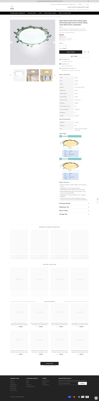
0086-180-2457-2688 (62, 4)
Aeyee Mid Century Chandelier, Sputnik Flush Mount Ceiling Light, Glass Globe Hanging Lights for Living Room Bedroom (39, 351)
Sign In (78, 9)
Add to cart (70, 52)
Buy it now (74, 56)
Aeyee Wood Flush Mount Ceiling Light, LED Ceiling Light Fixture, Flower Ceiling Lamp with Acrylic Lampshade (73, 23)
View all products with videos (50, 365)
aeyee (60, 27)
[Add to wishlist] (85, 52)
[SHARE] (88, 52)
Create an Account (85, 9)
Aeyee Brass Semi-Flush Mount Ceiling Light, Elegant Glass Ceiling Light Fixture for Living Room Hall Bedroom (79, 324)
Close (88, 1)
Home (11, 16)
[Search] (83, 4)
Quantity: (61, 43)
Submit (82, 383)
